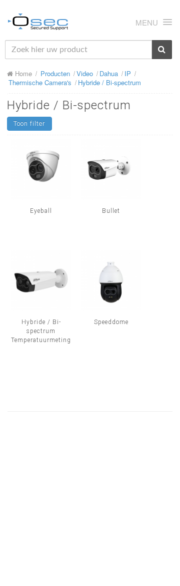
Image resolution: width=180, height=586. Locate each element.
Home (22, 73)
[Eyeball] (41, 169)
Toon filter (30, 123)
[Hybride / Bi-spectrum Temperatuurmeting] (41, 280)
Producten (55, 73)
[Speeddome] (111, 280)
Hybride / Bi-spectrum (109, 82)
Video (84, 73)
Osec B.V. (38, 24)
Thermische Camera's (40, 82)
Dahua (109, 73)
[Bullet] (111, 169)
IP (127, 73)
